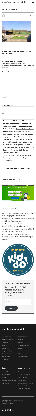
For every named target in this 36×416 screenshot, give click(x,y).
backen (20, 348)
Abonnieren (11, 308)
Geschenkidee (22, 357)
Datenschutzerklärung (25, 129)
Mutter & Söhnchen (24, 375)
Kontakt (4, 377)
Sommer (20, 343)
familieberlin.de (22, 386)
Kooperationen (6, 375)
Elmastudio (14, 405)
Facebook (5, 410)
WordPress (11, 403)
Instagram (8, 410)
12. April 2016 (10, 15)
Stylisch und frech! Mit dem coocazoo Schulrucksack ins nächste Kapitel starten (17, 236)
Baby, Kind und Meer (24, 389)
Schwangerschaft (23, 345)
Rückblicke (5, 348)
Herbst (20, 351)
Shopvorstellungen (8, 351)
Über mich (5, 372)
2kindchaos (21, 372)
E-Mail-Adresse (8, 105)
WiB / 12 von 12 (6, 357)
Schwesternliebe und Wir (25, 383)
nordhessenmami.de (14, 2)
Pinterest (10, 410)
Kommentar (6, 72)
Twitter (3, 410)
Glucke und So (22, 377)
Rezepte (4, 345)
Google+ (13, 410)
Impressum (5, 383)
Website (4, 113)
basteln (20, 340)
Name (4, 97)
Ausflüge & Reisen (7, 340)
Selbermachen (6, 354)
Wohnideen (5, 359)
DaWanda (5, 343)
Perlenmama (22, 380)
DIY (19, 354)
